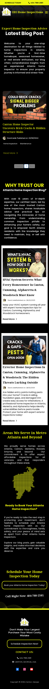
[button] (46, 12)
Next (32, 166)
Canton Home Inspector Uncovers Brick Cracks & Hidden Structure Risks (24, 128)
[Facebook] (17, 669)
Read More (9, 319)
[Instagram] (24, 669)
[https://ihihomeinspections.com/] (12, 11)
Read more (9, 153)
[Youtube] (31, 669)
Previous (19, 166)
